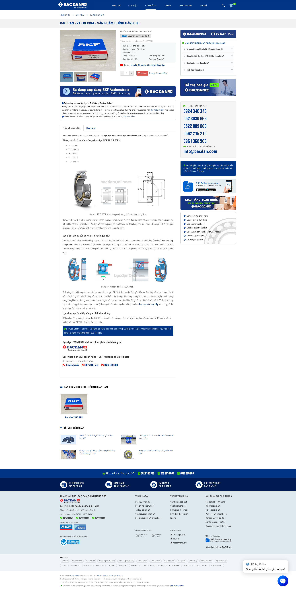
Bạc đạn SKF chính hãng (215, 502)
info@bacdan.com (200, 151)
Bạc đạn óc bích (90, 561)
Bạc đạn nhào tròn (77, 561)
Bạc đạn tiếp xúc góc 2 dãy (126, 561)
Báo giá (203, 5)
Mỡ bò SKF (134, 565)
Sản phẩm (150, 5)
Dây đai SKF (111, 565)
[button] (223, 6)
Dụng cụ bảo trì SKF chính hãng (218, 526)
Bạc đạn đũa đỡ (142, 561)
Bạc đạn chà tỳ (193, 561)
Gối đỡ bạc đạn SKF (213, 506)
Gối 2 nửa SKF (88, 565)
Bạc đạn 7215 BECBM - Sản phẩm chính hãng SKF (100, 23)
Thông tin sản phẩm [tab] (72, 128)
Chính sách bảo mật (178, 502)
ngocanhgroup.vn (179, 543)
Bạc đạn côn (181, 561)
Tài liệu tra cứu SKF (143, 510)
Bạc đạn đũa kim (155, 561)
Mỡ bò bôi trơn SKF (213, 510)
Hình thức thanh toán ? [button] (194, 70)
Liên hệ (173, 518)
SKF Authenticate (157, 110)
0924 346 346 (195, 111)
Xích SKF (143, 565)
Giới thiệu (132, 5)
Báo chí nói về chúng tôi (145, 506)
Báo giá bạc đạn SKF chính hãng (148, 518)
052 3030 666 (195, 119)
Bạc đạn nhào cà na (206, 561)
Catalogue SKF (185, 5)
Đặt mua (143, 73)
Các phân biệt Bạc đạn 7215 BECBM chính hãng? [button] (204, 56)
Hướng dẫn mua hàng (158, 73)
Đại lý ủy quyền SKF (143, 502)
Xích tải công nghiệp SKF (215, 522)
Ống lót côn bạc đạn (221, 561)
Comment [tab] (90, 128)
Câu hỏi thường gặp (178, 506)
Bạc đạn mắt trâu (169, 561)
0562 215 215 (195, 134)
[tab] (208, 49)
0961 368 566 (195, 141)
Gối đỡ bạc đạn (75, 565)
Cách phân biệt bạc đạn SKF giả (218, 547)
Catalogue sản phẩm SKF (145, 514)
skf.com (175, 539)
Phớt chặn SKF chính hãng (216, 514)
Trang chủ (115, 5)
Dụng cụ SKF (123, 565)
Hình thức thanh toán (179, 514)
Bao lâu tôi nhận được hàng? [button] (197, 63)
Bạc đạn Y (64, 565)
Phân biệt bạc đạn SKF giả (157, 565)
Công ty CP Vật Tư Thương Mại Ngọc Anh (110, 576)
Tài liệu (167, 5)
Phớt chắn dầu (100, 565)
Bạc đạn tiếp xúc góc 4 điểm (107, 561)
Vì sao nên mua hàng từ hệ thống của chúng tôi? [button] (204, 49)
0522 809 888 (195, 126)
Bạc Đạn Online (129, 117)
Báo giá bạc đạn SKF (201, 565)
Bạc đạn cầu (65, 561)
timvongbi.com (178, 535)
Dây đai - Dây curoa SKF (215, 518)
